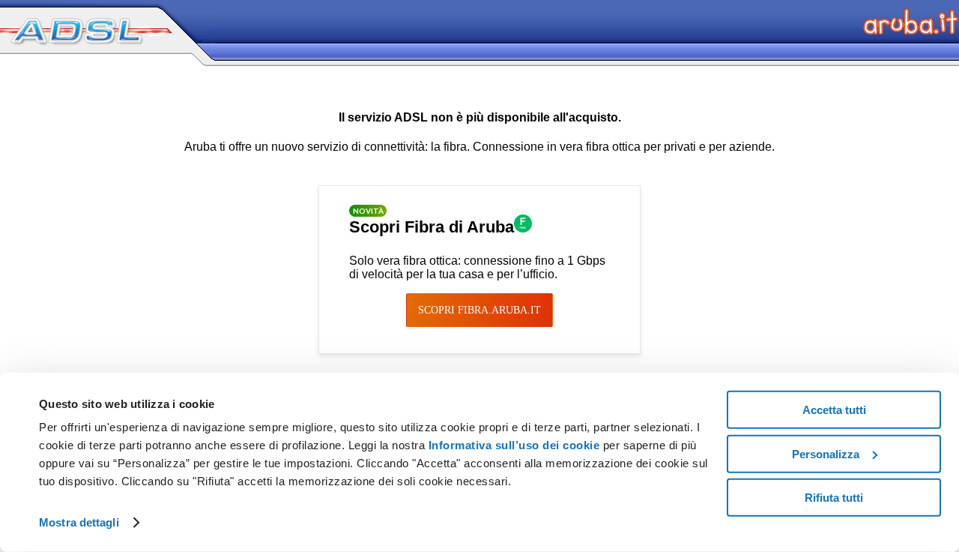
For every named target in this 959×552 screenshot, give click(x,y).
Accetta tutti (834, 410)
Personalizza (825, 453)
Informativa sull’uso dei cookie (512, 445)
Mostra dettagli (79, 522)
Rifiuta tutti (834, 497)
